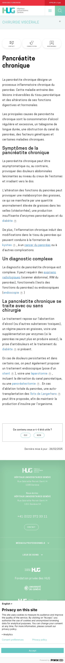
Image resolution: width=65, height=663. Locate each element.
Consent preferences (13, 639)
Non (39, 435)
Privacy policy (39, 639)
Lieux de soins (31, 555)
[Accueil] (15, 10)
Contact (31, 527)
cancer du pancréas (37, 245)
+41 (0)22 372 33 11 (32, 516)
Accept (32, 650)
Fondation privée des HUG (32, 578)
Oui (25, 435)
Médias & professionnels (30, 543)
